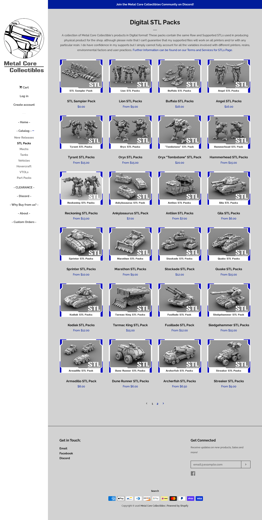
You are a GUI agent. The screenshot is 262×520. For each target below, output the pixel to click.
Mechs (24, 149)
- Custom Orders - (24, 222)
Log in (24, 96)
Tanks (24, 155)
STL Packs (24, 143)
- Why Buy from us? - (24, 204)
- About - (24, 213)
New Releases (24, 137)
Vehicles (24, 160)
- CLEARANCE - (24, 187)
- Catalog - (23, 131)
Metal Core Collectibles (153, 505)
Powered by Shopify (177, 505)
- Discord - (24, 196)
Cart (25, 87)
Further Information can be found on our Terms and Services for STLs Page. (183, 50)
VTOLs (24, 172)
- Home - (24, 122)
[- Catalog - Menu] (33, 131)
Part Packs (24, 178)
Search (155, 491)
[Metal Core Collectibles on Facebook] (193, 474)
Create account (24, 104)
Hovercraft (23, 166)
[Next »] (163, 404)
